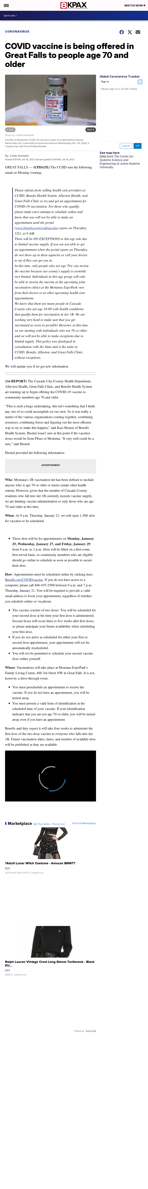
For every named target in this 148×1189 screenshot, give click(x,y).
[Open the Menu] (6, 5)
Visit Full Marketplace (84, 823)
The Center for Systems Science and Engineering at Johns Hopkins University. (120, 162)
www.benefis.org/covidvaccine (36, 228)
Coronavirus (17, 31)
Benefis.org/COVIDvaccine (24, 579)
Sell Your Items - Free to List (49, 824)
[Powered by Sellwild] (91, 1031)
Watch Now (133, 5)
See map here (109, 153)
